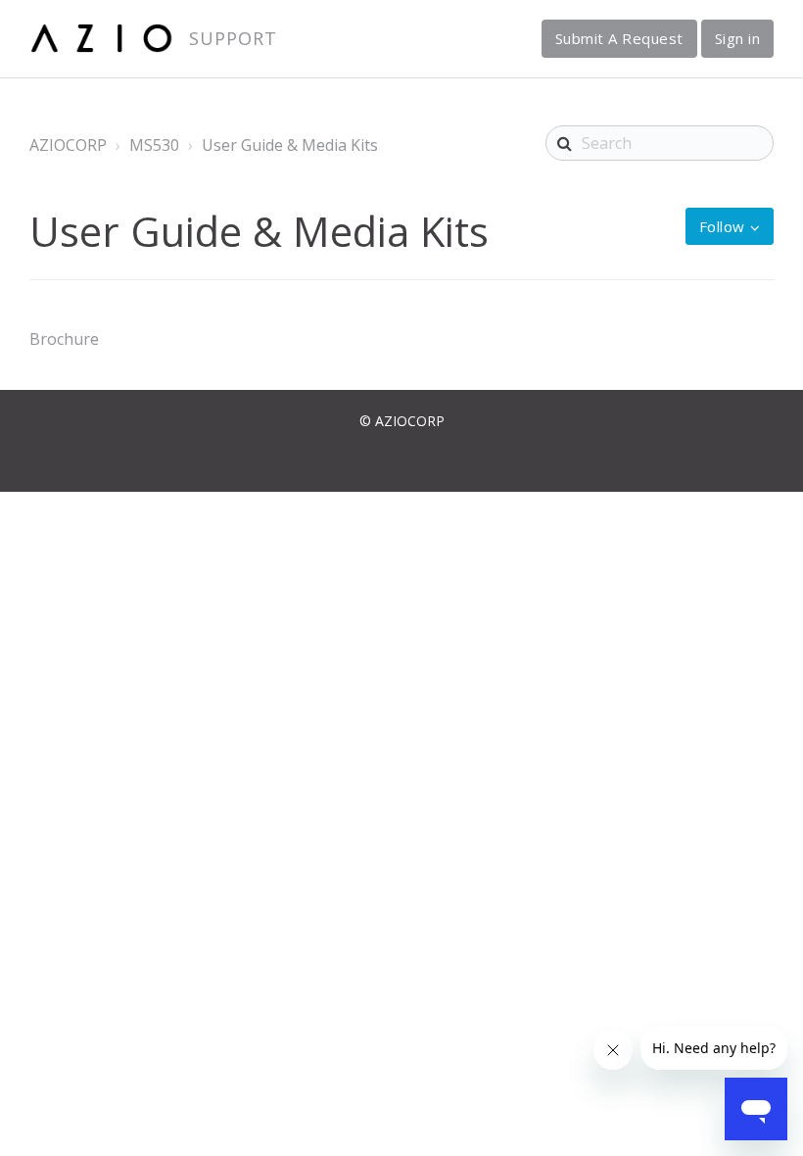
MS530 (154, 145)
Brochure (64, 339)
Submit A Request (619, 38)
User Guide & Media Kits (290, 145)
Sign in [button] (738, 38)
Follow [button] (722, 226)
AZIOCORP (68, 145)
